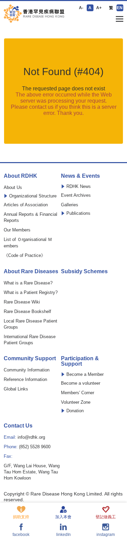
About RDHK (20, 176)
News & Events (80, 176)
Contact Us (18, 426)
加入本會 (63, 517)
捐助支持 (21, 517)
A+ (99, 7)
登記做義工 (106, 517)
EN (120, 7)
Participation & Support (80, 361)
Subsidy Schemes (84, 271)
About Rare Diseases (31, 271)
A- (81, 7)
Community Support (30, 358)
